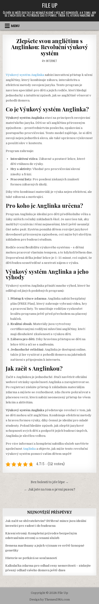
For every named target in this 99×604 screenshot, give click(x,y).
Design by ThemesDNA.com (49, 599)
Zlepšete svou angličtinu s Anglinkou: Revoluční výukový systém (49, 47)
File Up (49, 5)
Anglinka (29, 448)
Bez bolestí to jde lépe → (50, 482)
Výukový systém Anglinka (25, 75)
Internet (51, 61)
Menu (15, 26)
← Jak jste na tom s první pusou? (49, 489)
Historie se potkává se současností (31, 558)
